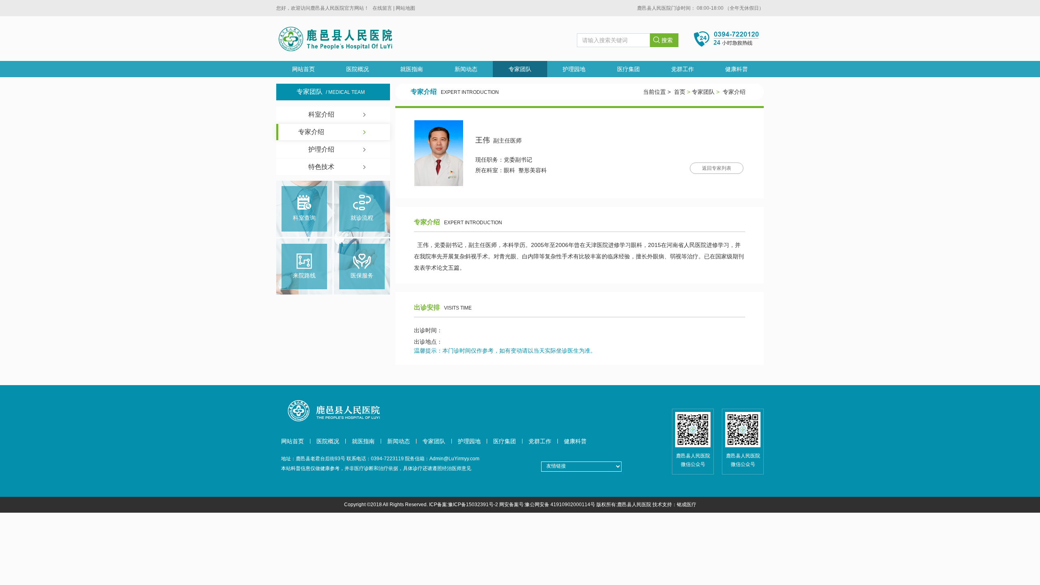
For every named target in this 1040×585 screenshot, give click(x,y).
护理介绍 (321, 149)
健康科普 (736, 69)
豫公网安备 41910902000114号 (560, 504)
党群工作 (682, 69)
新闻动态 (466, 69)
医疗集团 (628, 69)
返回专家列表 (716, 168)
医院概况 (357, 69)
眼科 (509, 170)
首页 (679, 92)
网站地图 (405, 8)
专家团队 (520, 69)
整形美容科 (532, 170)
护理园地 (574, 69)
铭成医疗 (686, 504)
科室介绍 (321, 114)
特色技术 (321, 166)
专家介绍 (311, 131)
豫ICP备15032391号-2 (473, 504)
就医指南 (411, 69)
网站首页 (303, 69)
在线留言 (382, 8)
